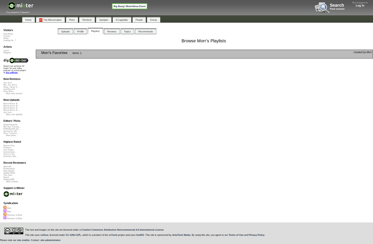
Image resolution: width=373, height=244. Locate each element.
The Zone (7, 175)
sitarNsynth (9, 89)
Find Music (8, 34)
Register (7, 53)
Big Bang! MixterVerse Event (130, 6)
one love (7, 83)
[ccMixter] (20, 8)
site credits (23, 240)
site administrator (50, 240)
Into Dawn (8, 150)
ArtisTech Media (181, 235)
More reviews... (13, 182)
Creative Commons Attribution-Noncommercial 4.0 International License (122, 229)
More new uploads (14, 114)
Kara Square (8, 171)
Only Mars (8, 91)
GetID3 (140, 235)
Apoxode (7, 166)
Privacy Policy (256, 235)
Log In (360, 5)
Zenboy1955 (8, 179)
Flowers (7, 148)
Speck (6, 177)
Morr (8, 208)
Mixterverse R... (11, 106)
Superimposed (10, 125)
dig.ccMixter (12, 72)
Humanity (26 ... (11, 131)
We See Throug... (12, 127)
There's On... (10, 154)
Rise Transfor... (11, 133)
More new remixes (14, 93)
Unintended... (10, 152)
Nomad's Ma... (10, 156)
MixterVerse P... (11, 108)
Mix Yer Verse (10, 85)
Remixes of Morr (14, 215)
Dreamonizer (9, 169)
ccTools (113, 235)
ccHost (44, 235)
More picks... (12, 135)
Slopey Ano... (10, 145)
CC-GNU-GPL (73, 235)
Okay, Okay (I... (11, 87)
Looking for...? (9, 40)
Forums (6, 36)
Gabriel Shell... (10, 173)
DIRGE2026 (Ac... (12, 129)
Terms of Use (236, 235)
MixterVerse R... (11, 104)
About (6, 38)
